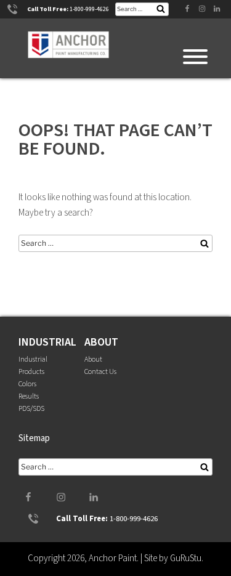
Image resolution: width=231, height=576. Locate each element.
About (93, 359)
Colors (27, 384)
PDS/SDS (31, 409)
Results (28, 396)
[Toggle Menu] (195, 56)
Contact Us (100, 372)
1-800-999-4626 (89, 9)
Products (31, 372)
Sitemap (34, 438)
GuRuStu (185, 558)
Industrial (32, 359)
